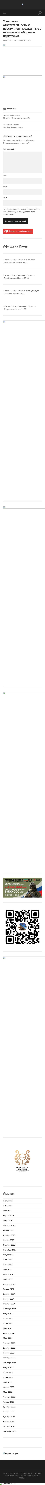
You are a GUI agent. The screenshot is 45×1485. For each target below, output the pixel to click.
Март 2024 (7, 1338)
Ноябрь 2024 (8, 1299)
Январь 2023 (8, 1402)
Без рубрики (11, 108)
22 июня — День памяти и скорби (16, 117)
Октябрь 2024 (9, 1304)
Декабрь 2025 (9, 1235)
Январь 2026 (8, 1230)
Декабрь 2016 (9, 1417)
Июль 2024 (8, 1318)
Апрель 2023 (8, 1387)
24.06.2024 (7, 40)
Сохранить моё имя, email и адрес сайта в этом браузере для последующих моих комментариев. (21, 211)
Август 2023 (8, 1368)
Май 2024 (7, 1328)
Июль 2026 (8, 1201)
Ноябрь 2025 (8, 1240)
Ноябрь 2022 (8, 1412)
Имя (5, 176)
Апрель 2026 (8, 1216)
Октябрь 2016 (9, 1426)
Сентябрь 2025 (9, 1250)
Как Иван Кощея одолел (13, 126)
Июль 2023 (8, 1372)
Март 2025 (7, 1279)
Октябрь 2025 (9, 1245)
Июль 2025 (8, 1260)
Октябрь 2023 (9, 1358)
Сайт (5, 198)
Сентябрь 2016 (9, 1431)
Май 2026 (7, 1211)
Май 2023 (7, 1382)
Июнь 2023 (8, 1377)
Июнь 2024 (8, 1323)
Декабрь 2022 (9, 1407)
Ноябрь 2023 (8, 1353)
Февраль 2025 (9, 1284)
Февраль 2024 (9, 1343)
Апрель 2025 (8, 1274)
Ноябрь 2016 (8, 1421)
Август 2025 (8, 1255)
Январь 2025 (8, 1289)
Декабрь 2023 (9, 1348)
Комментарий (9, 149)
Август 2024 (8, 1314)
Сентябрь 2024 (9, 1309)
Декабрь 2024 (9, 1294)
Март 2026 (7, 1220)
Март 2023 (7, 1392)
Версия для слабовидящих (20, 231)
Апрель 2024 (8, 1333)
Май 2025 (7, 1269)
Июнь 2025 (8, 1265)
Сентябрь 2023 (9, 1363)
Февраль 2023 (9, 1397)
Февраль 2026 (9, 1225)
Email (5, 187)
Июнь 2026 (8, 1206)
